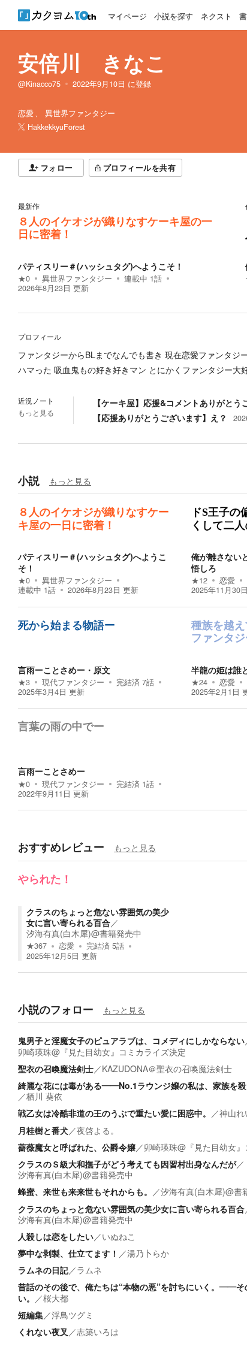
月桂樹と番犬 (43, 1130)
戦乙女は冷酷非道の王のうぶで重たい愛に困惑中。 (114, 1113)
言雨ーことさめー (51, 771)
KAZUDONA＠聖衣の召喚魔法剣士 (167, 1069)
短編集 (30, 1315)
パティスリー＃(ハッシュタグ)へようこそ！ (100, 266)
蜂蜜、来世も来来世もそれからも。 (85, 1191)
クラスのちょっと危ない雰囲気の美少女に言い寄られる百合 (97, 917)
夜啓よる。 (98, 1130)
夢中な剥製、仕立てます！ (68, 1253)
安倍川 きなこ (92, 62)
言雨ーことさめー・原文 (64, 670)
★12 (199, 580)
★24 (199, 682)
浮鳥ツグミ (73, 1315)
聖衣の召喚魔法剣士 (56, 1069)
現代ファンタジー (73, 682)
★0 (24, 278)
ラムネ (89, 1270)
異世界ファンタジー (77, 278)
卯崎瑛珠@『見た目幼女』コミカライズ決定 (102, 1052)
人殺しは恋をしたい (56, 1236)
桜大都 (55, 1298)
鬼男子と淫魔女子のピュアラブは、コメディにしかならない (131, 1040)
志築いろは (98, 1331)
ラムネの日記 (43, 1270)
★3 (24, 682)
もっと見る (36, 412)
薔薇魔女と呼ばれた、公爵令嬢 (76, 1147)
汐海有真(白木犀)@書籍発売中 (83, 933)
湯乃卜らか (148, 1253)
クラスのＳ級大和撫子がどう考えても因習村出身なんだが (127, 1164)
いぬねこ (118, 1236)
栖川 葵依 (44, 1096)
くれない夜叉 (43, 1331)
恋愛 (227, 580)
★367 (36, 946)
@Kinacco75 (39, 84)
